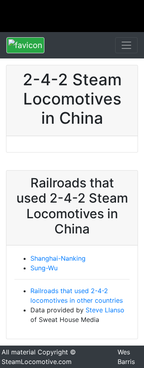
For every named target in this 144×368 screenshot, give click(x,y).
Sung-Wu (44, 268)
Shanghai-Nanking (58, 258)
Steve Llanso (105, 310)
